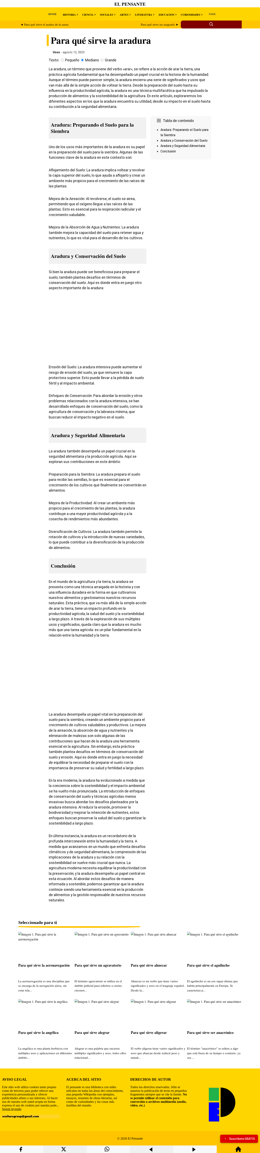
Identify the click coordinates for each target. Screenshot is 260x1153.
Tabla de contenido (178, 121)
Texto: (54, 60)
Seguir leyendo (11, 1109)
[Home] (238, 1151)
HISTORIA (69, 14)
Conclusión (168, 151)
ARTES (124, 14)
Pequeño (72, 60)
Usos (56, 52)
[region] (180, 195)
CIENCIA (87, 14)
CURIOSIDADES (190, 14)
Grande (110, 60)
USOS (212, 14)
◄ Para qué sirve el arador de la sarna (44, 24)
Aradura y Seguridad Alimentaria (182, 146)
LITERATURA (143, 14)
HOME (52, 14)
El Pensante (130, 4)
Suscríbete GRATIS (242, 1138)
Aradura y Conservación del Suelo (184, 140)
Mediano (92, 60)
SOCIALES (106, 14)
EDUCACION (166, 14)
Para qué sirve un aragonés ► (160, 24)
